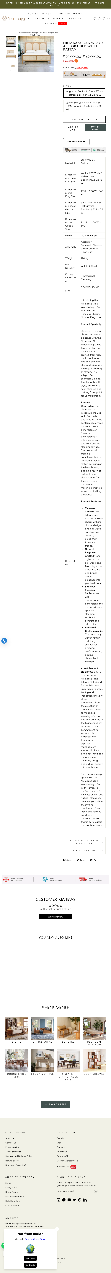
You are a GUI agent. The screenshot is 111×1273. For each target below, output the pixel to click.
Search (60, 1138)
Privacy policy (12, 1147)
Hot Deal (61, 1166)
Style (67, 86)
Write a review (55, 916)
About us (9, 1138)
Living (45, 13)
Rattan (50, 23)
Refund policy (12, 1160)
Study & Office (39, 18)
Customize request (84, 119)
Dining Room (11, 1192)
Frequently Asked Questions (84, 842)
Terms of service (13, 1151)
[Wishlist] (95, 18)
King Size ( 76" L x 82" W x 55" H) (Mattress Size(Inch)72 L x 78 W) (84, 93)
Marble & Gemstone (67, 18)
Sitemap (61, 1147)
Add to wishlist (74, 141)
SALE (62, 23)
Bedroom (74, 13)
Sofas (32, 13)
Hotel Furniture (12, 1201)
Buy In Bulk (62, 1151)
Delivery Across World (67, 1160)
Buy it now (95, 128)
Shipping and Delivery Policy (18, 1156)
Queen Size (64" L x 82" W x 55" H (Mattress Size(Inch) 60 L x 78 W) (84, 106)
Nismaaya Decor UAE (15, 1165)
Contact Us (10, 1142)
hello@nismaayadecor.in (23, 1223)
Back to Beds (57, 1104)
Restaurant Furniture (15, 1196)
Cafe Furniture (12, 1205)
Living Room (11, 1187)
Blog (59, 1142)
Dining (59, 13)
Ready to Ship (63, 1156)
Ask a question (84, 850)
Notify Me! (82, 67)
